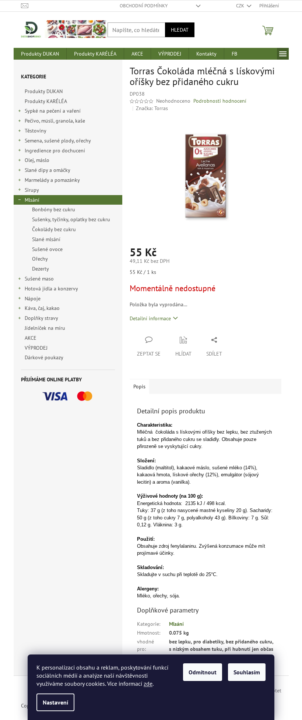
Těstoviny (35, 130)
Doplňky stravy (41, 318)
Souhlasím (246, 672)
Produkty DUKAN (44, 91)
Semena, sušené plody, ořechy (58, 140)
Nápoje (33, 298)
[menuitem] (40, 54)
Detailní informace (150, 318)
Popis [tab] (139, 386)
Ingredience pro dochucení (55, 150)
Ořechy (40, 258)
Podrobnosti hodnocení (219, 101)
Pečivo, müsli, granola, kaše (55, 120)
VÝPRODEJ (36, 348)
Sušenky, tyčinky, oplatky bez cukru (71, 219)
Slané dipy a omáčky (47, 170)
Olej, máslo (37, 160)
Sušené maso (39, 278)
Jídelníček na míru (45, 328)
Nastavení (55, 702)
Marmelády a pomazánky (52, 180)
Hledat (180, 30)
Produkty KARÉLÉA (46, 101)
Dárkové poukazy (44, 357)
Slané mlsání (46, 239)
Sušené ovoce (47, 249)
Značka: (152, 108)
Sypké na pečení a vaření (53, 110)
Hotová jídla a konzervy (51, 288)
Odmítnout (203, 672)
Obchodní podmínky (144, 6)
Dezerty (40, 268)
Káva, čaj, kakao (42, 308)
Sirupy (32, 190)
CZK (240, 6)
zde (148, 683)
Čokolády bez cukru (54, 229)
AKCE (30, 338)
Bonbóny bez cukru (53, 209)
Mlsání (32, 200)
